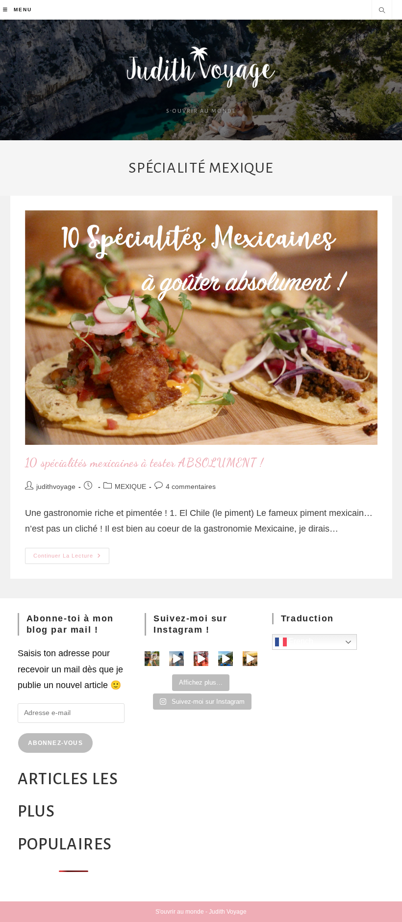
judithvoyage (55, 486)
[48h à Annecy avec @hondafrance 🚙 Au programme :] (152, 658)
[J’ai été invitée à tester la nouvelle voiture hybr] (225, 658)
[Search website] (382, 11)
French (300, 641)
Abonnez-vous (55, 743)
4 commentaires (191, 486)
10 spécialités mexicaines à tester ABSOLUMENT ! (144, 463)
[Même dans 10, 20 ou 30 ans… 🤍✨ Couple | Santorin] (176, 658)
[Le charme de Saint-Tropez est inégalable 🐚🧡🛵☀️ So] (250, 658)
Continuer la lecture (71, 553)
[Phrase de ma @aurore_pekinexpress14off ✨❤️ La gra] (201, 658)
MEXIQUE (130, 486)
